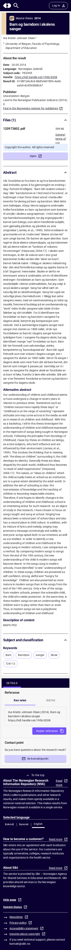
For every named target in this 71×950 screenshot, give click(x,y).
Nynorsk (24, 824)
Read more (59, 782)
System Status (12, 907)
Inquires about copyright (24, 933)
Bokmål (9, 824)
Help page (9, 899)
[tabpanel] (35, 716)
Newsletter (16, 917)
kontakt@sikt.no (19, 943)
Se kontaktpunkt (38, 758)
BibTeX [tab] (50, 700)
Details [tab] (12, 683)
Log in (56, 5)
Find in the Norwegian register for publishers (30, 108)
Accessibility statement (23, 928)
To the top (37, 775)
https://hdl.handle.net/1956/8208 (36, 77)
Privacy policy (18, 922)
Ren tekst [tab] (20, 700)
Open (33, 156)
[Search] (16, 5)
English (38, 823)
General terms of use (60, 137)
